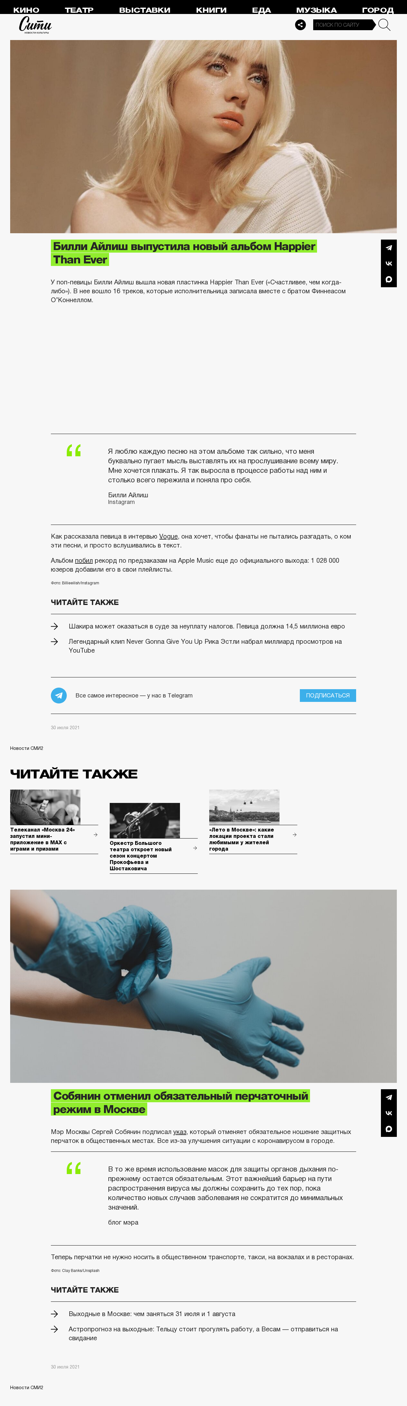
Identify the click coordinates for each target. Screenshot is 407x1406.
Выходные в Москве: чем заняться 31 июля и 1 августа (152, 1313)
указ (179, 1131)
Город (378, 10)
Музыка (316, 10)
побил (84, 560)
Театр (79, 10)
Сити (35, 25)
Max (389, 279)
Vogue (168, 536)
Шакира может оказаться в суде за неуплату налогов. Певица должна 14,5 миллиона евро (207, 626)
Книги (211, 10)
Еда (261, 10)
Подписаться (328, 695)
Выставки (144, 10)
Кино (26, 10)
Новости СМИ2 (26, 748)
